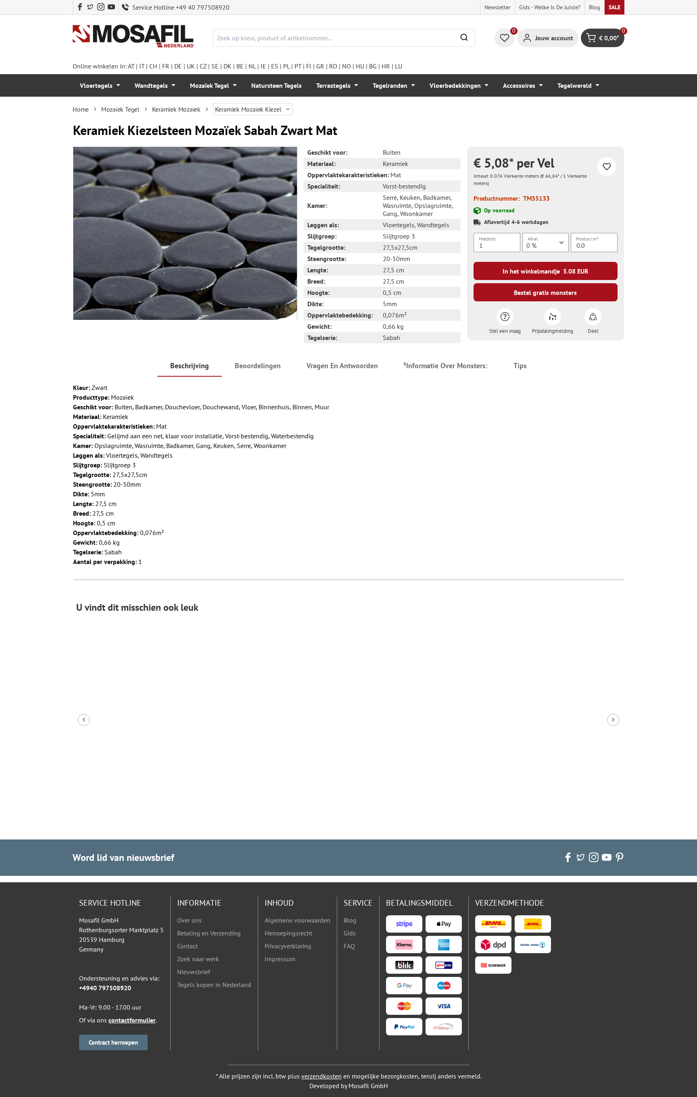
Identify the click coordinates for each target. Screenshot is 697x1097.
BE (240, 66)
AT (131, 66)
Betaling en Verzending (209, 933)
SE (215, 66)
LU (398, 66)
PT (297, 66)
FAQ (349, 946)
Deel (593, 331)
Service (358, 903)
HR (386, 66)
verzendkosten (321, 1076)
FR (165, 66)
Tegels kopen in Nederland (214, 985)
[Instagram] (100, 7)
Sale (614, 7)
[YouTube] (111, 7)
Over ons (189, 920)
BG (373, 66)
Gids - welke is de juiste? (549, 7)
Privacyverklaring (288, 946)
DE (178, 66)
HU (360, 66)
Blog (594, 7)
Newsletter (497, 7)
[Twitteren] (90, 7)
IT (141, 66)
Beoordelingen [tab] (258, 365)
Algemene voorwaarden (297, 920)
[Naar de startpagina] (133, 36)
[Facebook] (79, 7)
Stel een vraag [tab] (505, 331)
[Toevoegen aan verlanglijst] (606, 166)
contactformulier (132, 1020)
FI (308, 66)
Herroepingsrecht (288, 933)
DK (227, 66)
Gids (350, 933)
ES (274, 66)
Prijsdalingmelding (552, 331)
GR (320, 66)
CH (153, 66)
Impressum (280, 959)
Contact (187, 946)
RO (333, 66)
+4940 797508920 (105, 988)
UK (191, 66)
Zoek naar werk (198, 959)
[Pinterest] (619, 857)
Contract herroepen (113, 1042)
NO (346, 66)
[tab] (189, 366)
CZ (203, 66)
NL (252, 66)
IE (263, 66)
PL (286, 66)
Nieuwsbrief (193, 972)
